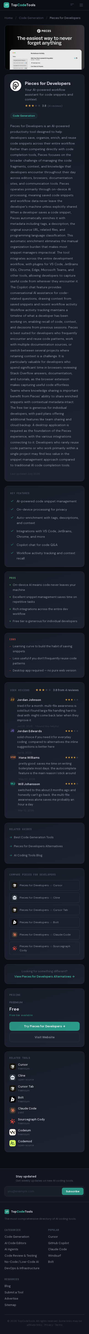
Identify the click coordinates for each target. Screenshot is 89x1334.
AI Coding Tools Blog (25, 855)
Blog (8, 1286)
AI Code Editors (15, 1243)
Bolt (51, 1262)
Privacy (48, 1324)
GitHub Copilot (58, 1243)
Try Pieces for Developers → (44, 1026)
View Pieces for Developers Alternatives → (44, 976)
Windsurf (54, 1256)
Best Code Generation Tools (31, 837)
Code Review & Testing (21, 1256)
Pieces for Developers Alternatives (36, 846)
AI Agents (11, 1249)
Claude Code (57, 1249)
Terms (59, 1324)
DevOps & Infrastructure (22, 1268)
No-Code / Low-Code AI (22, 1262)
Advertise (11, 1298)
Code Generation (31, 18)
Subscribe (72, 1191)
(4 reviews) (55, 106)
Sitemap (10, 1305)
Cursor (53, 1237)
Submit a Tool (14, 1292)
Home (9, 18)
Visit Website (45, 1037)
